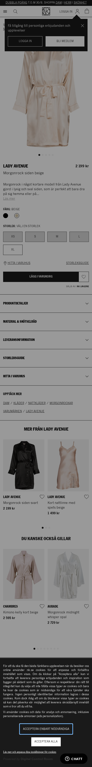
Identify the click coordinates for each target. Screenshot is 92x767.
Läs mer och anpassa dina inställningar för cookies (29, 752)
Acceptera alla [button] (46, 741)
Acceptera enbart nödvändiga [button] (46, 729)
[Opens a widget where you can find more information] (74, 759)
